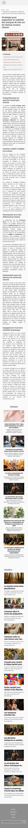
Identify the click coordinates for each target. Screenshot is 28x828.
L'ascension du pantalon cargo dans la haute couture (14, 450)
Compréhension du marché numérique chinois (13, 57)
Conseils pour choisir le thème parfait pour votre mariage (13, 664)
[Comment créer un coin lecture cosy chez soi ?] (14, 629)
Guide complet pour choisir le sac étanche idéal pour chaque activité (13, 690)
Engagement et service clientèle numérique (12, 69)
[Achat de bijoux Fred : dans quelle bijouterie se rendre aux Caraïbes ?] (14, 416)
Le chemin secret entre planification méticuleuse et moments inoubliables (13, 589)
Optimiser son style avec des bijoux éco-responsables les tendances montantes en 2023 (14, 523)
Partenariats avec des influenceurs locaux (12, 62)
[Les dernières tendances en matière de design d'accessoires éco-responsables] (14, 539)
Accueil (2, 10)
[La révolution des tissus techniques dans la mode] (14, 489)
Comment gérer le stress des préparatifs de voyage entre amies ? (13, 614)
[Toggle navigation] (4, 2)
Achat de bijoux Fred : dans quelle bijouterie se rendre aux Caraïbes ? (14, 425)
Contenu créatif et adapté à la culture (11, 59)
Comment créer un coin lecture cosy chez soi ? (13, 638)
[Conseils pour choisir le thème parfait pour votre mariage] (14, 654)
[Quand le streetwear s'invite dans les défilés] (14, 780)
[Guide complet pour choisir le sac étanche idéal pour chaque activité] (14, 679)
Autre (7, 10)
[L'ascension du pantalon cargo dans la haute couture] (14, 441)
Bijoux (13, 809)
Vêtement (13, 812)
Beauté (13, 814)
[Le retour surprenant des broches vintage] (14, 465)
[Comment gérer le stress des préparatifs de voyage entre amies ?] (14, 603)
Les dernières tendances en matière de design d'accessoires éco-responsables (14, 550)
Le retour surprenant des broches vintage (14, 474)
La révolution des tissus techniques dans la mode (14, 497)
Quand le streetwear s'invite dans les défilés (14, 789)
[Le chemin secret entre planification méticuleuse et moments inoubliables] (14, 578)
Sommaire (7, 54)
